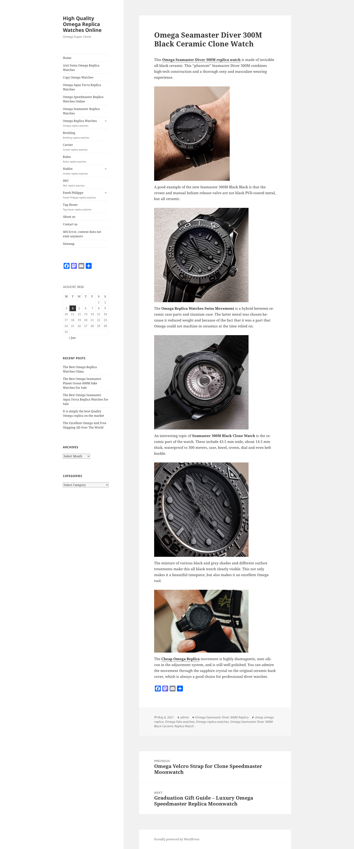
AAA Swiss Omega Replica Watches (81, 67)
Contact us (70, 224)
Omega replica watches (212, 722)
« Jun (72, 338)
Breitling (76, 135)
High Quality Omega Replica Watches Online (82, 24)
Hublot (75, 171)
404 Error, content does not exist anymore (82, 234)
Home (67, 58)
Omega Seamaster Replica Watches (81, 111)
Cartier (75, 147)
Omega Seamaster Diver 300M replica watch (201, 59)
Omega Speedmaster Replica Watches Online (83, 99)
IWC (74, 183)
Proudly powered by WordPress (176, 839)
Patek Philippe (79, 195)
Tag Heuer (77, 207)
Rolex (74, 159)
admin (184, 717)
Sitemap (68, 244)
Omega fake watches (180, 722)
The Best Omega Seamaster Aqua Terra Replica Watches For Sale (85, 399)
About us (69, 217)
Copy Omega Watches (78, 77)
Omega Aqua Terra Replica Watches (82, 87)
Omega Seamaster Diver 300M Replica (222, 717)
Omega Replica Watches (80, 123)
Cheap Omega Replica (180, 658)
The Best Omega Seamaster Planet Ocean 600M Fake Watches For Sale (82, 383)
